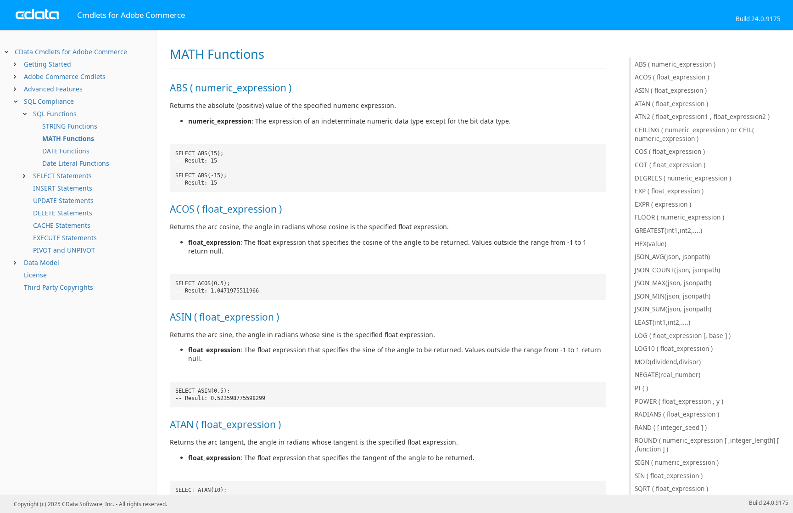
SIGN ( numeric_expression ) (677, 462)
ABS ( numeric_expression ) (675, 64)
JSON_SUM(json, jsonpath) (673, 308)
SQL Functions (55, 113)
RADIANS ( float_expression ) (677, 414)
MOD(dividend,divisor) (668, 361)
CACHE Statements (61, 225)
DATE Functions (65, 151)
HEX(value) (650, 243)
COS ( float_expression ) (670, 151)
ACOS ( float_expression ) (672, 77)
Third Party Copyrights (58, 287)
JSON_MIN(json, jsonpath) (672, 296)
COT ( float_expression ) (670, 164)
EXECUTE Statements (65, 237)
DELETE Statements (62, 213)
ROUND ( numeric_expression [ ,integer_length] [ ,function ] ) (707, 444)
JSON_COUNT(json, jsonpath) (677, 269)
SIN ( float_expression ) (669, 475)
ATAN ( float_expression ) (671, 103)
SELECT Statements (62, 175)
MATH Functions (68, 138)
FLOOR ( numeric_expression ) (679, 217)
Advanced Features (53, 89)
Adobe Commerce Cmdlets (65, 76)
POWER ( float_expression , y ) (679, 401)
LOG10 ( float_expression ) (674, 348)
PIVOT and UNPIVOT (64, 250)
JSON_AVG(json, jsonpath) (672, 256)
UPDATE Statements (63, 200)
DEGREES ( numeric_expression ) (683, 178)
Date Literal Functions (75, 163)
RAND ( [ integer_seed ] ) (671, 427)
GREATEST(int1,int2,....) (668, 230)
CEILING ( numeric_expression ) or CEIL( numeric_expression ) (694, 134)
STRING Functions (69, 126)
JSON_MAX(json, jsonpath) (673, 282)
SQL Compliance (49, 101)
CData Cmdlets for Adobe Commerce (71, 51)
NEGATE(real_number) (667, 374)
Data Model (41, 262)
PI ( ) (641, 387)
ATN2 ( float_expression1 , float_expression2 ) (702, 116)
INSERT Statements (62, 188)
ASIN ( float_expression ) (671, 90)
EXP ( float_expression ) (669, 190)
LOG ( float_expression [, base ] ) (683, 335)
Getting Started (47, 64)
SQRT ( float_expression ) (671, 488)
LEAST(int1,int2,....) (662, 322)
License (35, 275)
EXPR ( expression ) (663, 204)
